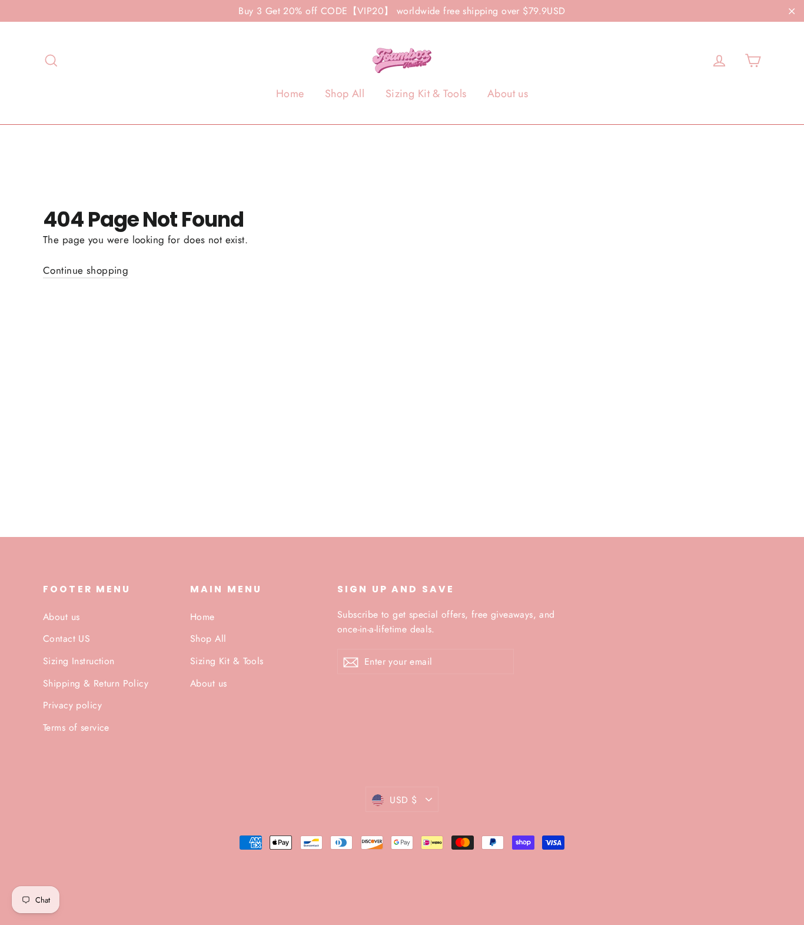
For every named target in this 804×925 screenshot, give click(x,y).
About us (507, 93)
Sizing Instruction (79, 661)
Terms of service (76, 727)
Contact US (66, 638)
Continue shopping (85, 270)
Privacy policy (72, 705)
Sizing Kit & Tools (426, 93)
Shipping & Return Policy (95, 683)
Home (290, 93)
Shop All (344, 93)
